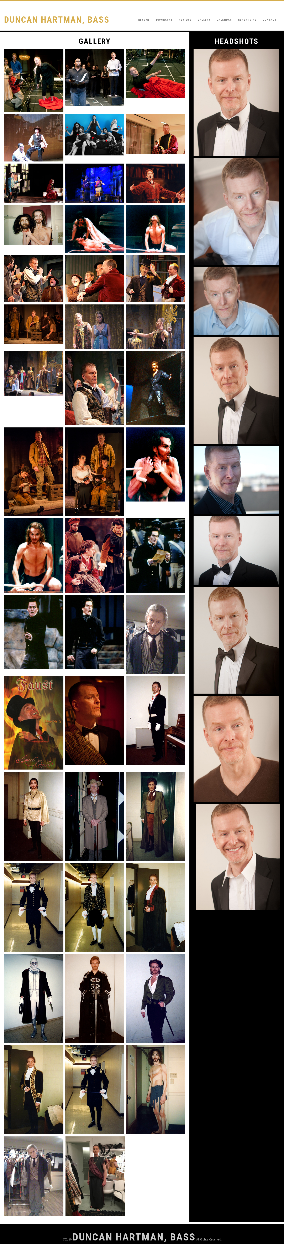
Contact (270, 19)
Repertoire (247, 19)
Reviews (185, 19)
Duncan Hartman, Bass (57, 19)
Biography (164, 19)
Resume (144, 19)
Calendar (224, 19)
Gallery (204, 19)
